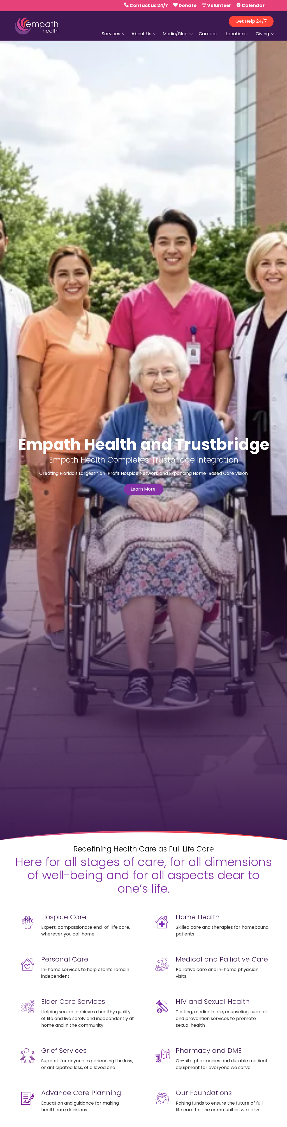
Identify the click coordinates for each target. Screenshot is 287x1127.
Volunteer (219, 5)
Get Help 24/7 (251, 21)
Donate (187, 5)
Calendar (253, 5)
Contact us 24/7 (148, 5)
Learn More (144, 489)
